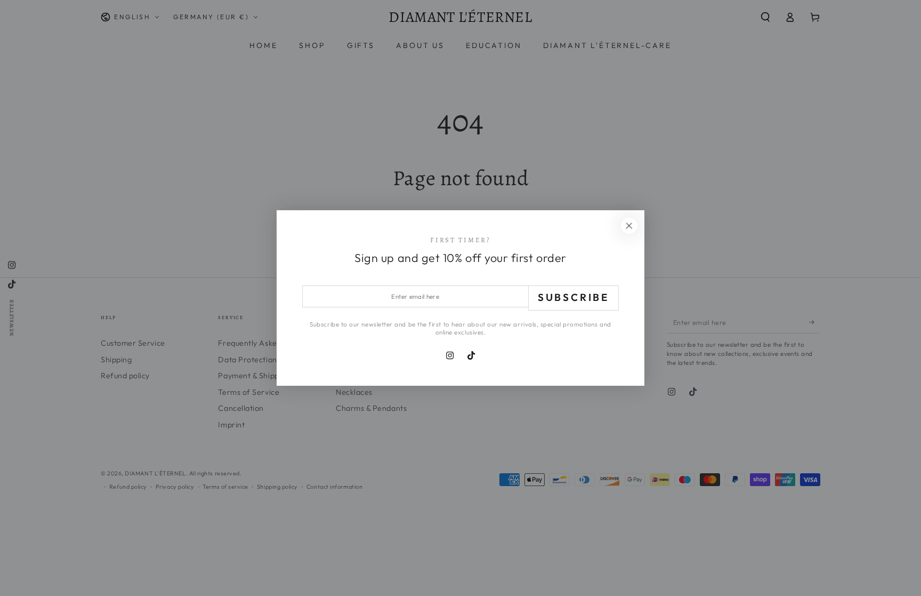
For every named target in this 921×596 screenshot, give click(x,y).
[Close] (629, 225)
